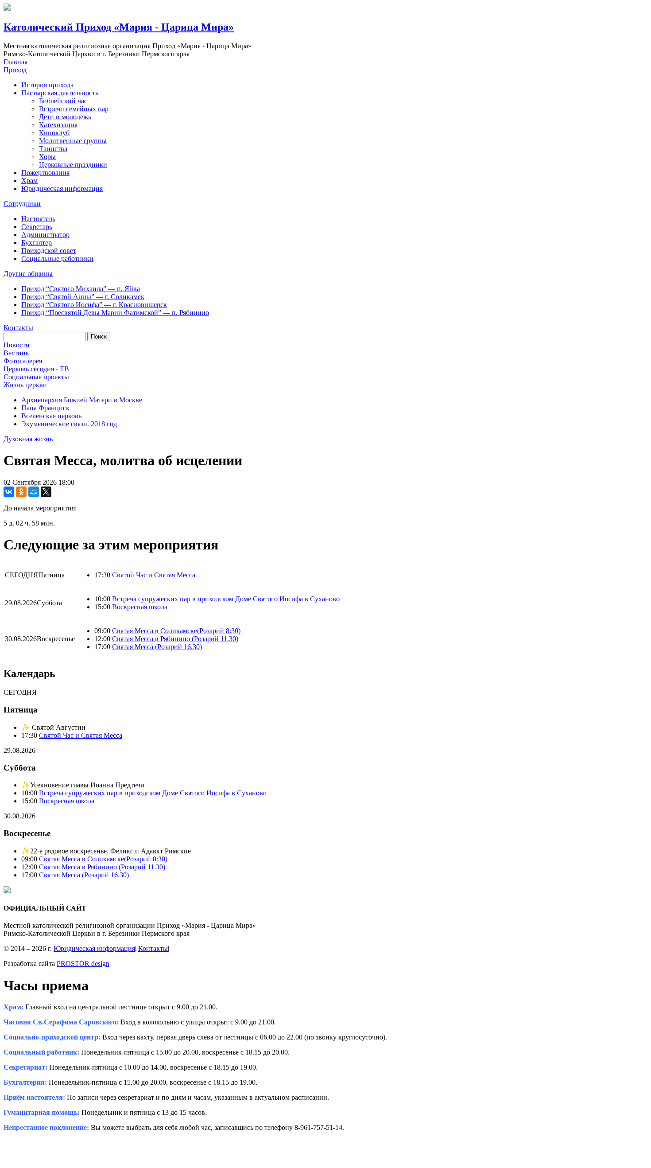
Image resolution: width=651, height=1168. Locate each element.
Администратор (45, 234)
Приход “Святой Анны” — (82, 296)
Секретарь (36, 226)
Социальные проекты (36, 377)
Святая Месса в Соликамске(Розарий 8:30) (176, 631)
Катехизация (58, 124)
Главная (15, 62)
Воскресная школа (139, 607)
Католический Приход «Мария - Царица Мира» (119, 27)
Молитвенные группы (73, 140)
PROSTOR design (83, 963)
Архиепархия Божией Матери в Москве (81, 400)
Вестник (16, 353)
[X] (46, 492)
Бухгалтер (36, 242)
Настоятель (38, 218)
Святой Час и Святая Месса (153, 575)
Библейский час (63, 101)
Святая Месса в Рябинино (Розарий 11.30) (175, 638)
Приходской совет (48, 250)
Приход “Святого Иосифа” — (94, 304)
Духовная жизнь (28, 439)
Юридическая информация (62, 188)
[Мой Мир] (33, 492)
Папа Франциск (45, 408)
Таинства (53, 148)
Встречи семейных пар (73, 109)
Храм (29, 180)
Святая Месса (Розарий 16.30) (157, 646)
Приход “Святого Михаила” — (80, 288)
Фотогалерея (23, 361)
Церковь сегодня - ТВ (36, 369)
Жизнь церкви (25, 385)
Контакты (18, 327)
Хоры (47, 156)
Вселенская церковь (51, 416)
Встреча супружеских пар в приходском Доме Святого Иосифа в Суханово (226, 599)
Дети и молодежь (65, 117)
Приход (15, 70)
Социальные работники (57, 258)
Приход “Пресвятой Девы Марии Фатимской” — (115, 312)
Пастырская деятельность (59, 93)
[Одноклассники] (21, 492)
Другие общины (28, 273)
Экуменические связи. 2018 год (69, 424)
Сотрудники (22, 203)
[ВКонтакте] (9, 492)
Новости (17, 345)
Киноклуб (54, 132)
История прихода (47, 85)
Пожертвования (45, 172)
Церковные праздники (73, 164)
